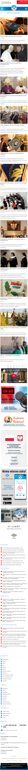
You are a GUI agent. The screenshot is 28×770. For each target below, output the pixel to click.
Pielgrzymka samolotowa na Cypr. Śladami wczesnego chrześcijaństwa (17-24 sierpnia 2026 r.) (13, 578)
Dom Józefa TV (15, 760)
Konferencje (4, 696)
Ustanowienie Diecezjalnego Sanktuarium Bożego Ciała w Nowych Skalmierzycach (13, 558)
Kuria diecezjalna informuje (7, 674)
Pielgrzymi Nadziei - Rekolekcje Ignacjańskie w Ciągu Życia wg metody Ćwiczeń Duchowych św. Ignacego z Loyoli (14, 584)
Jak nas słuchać (5, 715)
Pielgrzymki (4, 692)
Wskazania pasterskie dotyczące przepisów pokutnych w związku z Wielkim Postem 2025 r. (13, 603)
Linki (3, 665)
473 (8, 366)
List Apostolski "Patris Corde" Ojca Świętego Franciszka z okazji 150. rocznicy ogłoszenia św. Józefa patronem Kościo (14, 635)
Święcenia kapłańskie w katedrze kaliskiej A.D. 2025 (12, 560)
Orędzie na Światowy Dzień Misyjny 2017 (10, 639)
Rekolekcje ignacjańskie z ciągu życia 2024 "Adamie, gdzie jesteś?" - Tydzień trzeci (13, 615)
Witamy (4, 661)
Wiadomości (4, 688)
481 (11, 368)
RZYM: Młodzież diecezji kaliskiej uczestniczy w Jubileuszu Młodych (13, 555)
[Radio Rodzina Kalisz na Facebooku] (11, 756)
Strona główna (5, 659)
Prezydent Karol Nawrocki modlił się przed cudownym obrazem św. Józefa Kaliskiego (13, 552)
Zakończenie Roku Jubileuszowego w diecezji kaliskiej (13, 549)
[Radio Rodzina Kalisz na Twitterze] (13, 756)
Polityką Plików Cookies (6, 765)
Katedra (20, 760)
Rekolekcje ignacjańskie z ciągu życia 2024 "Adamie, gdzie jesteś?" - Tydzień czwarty (13, 612)
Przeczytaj (4, 680)
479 (25, 366)
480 (8, 368)
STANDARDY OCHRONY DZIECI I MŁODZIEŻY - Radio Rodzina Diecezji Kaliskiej (14, 609)
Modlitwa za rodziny (6, 671)
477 (19, 366)
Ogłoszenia (4, 672)
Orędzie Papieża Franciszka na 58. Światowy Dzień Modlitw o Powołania (14, 632)
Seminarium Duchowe (22, 758)
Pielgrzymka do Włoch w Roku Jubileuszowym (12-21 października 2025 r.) (12, 592)
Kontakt (4, 669)
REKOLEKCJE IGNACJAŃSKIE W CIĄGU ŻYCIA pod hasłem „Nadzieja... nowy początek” (13, 572)
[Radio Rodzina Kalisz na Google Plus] (15, 756)
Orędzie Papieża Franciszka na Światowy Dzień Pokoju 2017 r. (14, 641)
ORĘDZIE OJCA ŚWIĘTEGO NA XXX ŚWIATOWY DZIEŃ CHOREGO (13, 629)
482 (14, 368)
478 (22, 366)
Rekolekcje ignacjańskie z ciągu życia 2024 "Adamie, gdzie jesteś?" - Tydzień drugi (13, 618)
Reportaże (4, 698)
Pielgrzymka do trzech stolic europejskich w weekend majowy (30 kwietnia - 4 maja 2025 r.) (14, 589)
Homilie (3, 690)
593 (18, 368)
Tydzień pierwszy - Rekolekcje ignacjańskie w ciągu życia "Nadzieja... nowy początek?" (13, 600)
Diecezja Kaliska (4, 758)
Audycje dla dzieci (6, 701)
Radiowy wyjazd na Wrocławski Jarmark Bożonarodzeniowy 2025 (14, 575)
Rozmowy (4, 699)
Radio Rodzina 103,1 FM (22, 2)
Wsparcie (4, 667)
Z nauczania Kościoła (6, 678)
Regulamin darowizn (6, 713)
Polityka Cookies (5, 711)
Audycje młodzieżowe (6, 703)
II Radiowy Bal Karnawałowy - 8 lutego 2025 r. (11, 586)
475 (13, 366)
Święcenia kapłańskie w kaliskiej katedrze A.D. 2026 (12, 548)
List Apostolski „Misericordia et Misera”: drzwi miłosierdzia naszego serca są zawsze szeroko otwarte (14, 643)
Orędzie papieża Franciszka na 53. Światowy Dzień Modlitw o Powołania (14, 646)
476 (16, 366)
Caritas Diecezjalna (13, 758)
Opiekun (8, 760)
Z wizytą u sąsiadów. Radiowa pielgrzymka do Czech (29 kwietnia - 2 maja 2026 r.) (13, 581)
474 (11, 366)
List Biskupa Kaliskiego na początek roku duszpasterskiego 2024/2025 (14, 606)
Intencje (3, 663)
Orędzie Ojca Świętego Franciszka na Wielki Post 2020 (13, 637)
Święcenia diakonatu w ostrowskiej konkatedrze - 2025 (13, 562)
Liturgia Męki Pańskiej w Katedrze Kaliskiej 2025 (11, 564)
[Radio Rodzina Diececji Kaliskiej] (14, 8)
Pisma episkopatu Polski (7, 676)
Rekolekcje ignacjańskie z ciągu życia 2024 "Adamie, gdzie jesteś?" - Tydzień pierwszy (13, 621)
